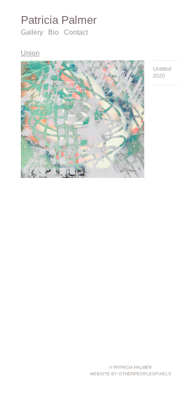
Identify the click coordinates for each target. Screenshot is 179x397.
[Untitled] (82, 119)
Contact (76, 32)
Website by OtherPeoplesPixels (130, 373)
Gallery (32, 32)
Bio (53, 32)
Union (30, 53)
